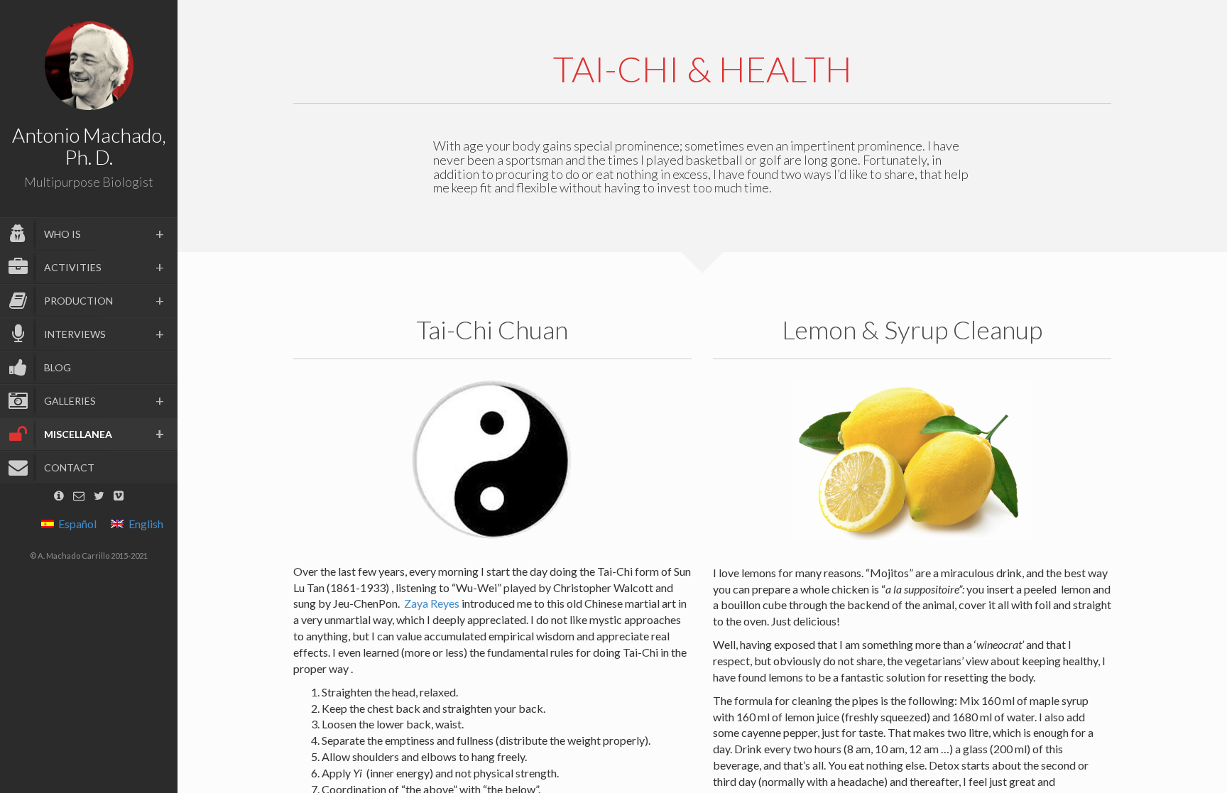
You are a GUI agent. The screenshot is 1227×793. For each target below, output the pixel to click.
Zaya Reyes (431, 603)
